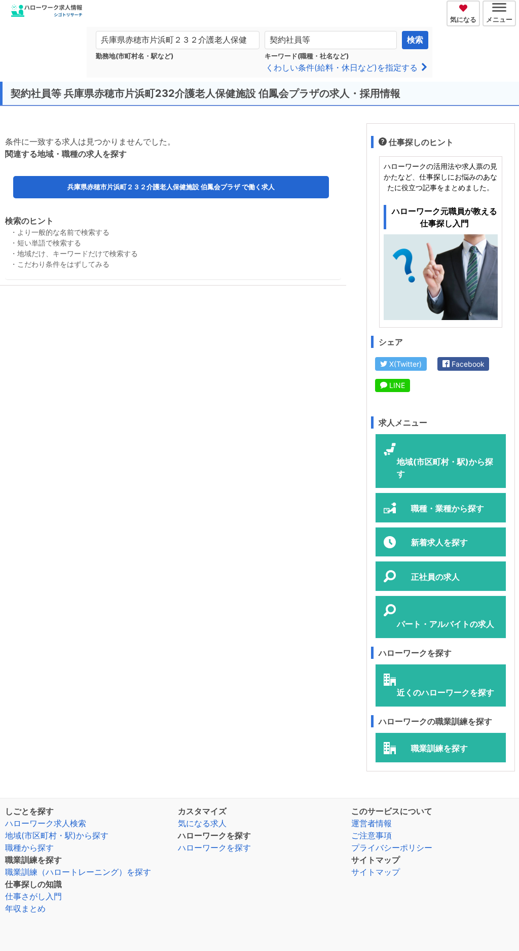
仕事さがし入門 (33, 896)
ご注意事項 (371, 835)
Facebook (467, 364)
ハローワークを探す (214, 847)
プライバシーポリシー (391, 847)
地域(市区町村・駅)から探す (56, 835)
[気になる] (465, 7)
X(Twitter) (404, 364)
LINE (396, 385)
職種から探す (29, 847)
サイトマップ (375, 872)
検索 (415, 40)
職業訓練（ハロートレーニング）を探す (78, 872)
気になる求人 (202, 823)
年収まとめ (25, 908)
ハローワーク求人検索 (45, 823)
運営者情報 (371, 823)
